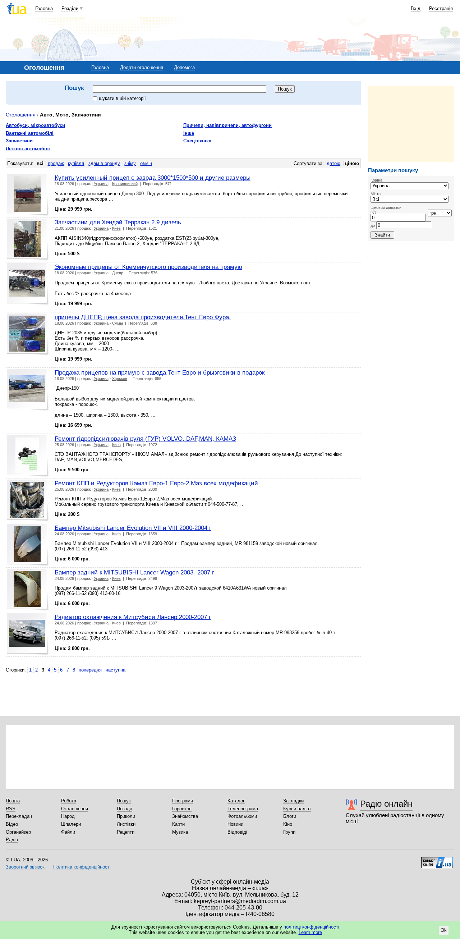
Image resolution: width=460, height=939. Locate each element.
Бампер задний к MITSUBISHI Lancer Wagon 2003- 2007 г (134, 572)
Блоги (289, 816)
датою (333, 163)
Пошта (13, 800)
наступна (115, 670)
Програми (182, 800)
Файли (68, 832)
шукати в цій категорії (122, 98)
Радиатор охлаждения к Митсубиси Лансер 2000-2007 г (133, 616)
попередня (90, 670)
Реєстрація (441, 8)
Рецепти (125, 832)
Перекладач (19, 816)
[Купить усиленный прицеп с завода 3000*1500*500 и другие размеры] (28, 195)
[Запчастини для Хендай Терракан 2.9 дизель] (28, 240)
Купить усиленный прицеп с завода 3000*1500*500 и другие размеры (152, 177)
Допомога (184, 67)
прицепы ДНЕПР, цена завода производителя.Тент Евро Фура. (143, 317)
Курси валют (297, 808)
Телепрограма (242, 808)
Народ (68, 816)
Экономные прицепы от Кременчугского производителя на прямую (148, 266)
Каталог (236, 800)
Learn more (310, 932)
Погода (124, 808)
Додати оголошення (141, 67)
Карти (178, 824)
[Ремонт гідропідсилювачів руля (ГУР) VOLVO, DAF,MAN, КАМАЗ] (28, 456)
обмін (146, 163)
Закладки (293, 800)
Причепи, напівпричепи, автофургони (227, 125)
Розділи (69, 8)
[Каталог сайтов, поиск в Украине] (437, 860)
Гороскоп (182, 808)
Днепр (117, 273)
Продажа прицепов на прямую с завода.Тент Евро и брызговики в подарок (159, 372)
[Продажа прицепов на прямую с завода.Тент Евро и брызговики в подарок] (28, 390)
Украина (101, 184)
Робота (68, 800)
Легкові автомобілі (28, 148)
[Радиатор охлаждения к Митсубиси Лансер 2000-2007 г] (28, 634)
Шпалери (71, 824)
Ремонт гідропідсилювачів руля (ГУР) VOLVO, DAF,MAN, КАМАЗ (145, 438)
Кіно (287, 824)
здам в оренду (104, 163)
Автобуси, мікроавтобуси (35, 125)
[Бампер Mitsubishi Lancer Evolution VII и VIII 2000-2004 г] (28, 545)
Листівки (126, 824)
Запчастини (19, 140)
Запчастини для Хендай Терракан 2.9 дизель (118, 222)
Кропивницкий (125, 184)
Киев (116, 228)
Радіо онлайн (386, 804)
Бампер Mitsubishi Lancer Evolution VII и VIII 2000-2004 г (133, 527)
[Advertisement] (411, 124)
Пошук (124, 800)
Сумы (117, 323)
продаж (56, 163)
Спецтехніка (197, 140)
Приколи (126, 816)
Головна (44, 8)
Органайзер (18, 832)
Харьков (119, 378)
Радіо (12, 839)
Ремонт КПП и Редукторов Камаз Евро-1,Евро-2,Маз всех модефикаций (156, 483)
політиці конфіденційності (311, 927)
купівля (76, 163)
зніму (130, 163)
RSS (10, 808)
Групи (289, 832)
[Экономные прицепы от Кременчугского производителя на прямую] (28, 284)
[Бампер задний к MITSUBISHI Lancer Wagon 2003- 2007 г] (28, 590)
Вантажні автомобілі (30, 133)
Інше (188, 133)
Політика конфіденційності (82, 867)
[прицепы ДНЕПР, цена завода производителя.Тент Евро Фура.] (28, 334)
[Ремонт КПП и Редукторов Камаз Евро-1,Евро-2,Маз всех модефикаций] (28, 501)
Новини (235, 824)
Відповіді (237, 832)
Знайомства (185, 816)
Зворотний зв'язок (25, 867)
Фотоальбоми (242, 816)
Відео (12, 824)
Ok (444, 930)
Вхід (415, 8)
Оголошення (21, 115)
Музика (180, 832)
